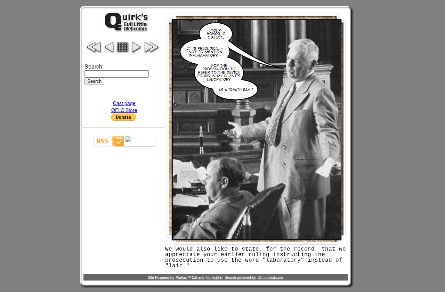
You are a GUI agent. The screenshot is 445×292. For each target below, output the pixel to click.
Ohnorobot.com (270, 277)
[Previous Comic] (109, 51)
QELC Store (124, 109)
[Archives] (122, 51)
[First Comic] (93, 51)
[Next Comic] (136, 51)
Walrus (181, 277)
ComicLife (214, 277)
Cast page (124, 103)
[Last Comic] (152, 51)
